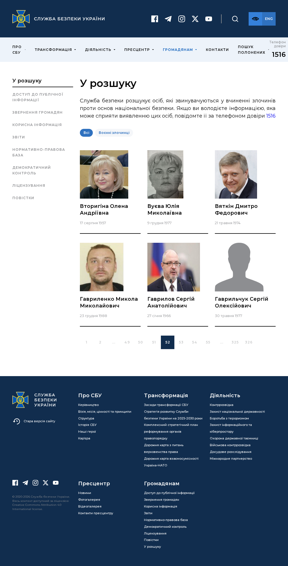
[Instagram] (181, 18)
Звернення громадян (37, 112)
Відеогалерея (90, 506)
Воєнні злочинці (114, 133)
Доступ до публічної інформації (38, 97)
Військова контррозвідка (230, 445)
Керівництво (88, 405)
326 (249, 342)
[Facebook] (154, 18)
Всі (86, 133)
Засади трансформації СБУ (166, 405)
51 (154, 342)
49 (127, 342)
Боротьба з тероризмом (229, 418)
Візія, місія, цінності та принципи (104, 412)
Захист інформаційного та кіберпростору (231, 428)
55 (208, 342)
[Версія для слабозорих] (255, 19)
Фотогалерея (89, 500)
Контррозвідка (221, 405)
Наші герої (87, 432)
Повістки (23, 198)
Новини (84, 493)
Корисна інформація (37, 125)
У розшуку (27, 81)
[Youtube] (208, 18)
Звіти (18, 137)
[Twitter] (195, 18)
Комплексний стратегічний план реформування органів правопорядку (171, 431)
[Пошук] (235, 18)
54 (194, 342)
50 (140, 342)
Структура (86, 418)
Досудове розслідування (230, 452)
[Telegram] (168, 18)
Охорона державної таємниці (234, 438)
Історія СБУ (87, 425)
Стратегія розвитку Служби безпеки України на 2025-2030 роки (173, 415)
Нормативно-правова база (38, 152)
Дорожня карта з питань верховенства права (163, 448)
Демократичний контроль (31, 170)
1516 (279, 54)
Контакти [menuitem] (217, 50)
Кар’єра (84, 438)
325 (235, 342)
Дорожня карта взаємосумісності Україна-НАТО (171, 462)
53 (181, 342)
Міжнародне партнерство (231, 459)
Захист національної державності (237, 412)
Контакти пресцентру (95, 513)
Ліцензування (28, 185)
